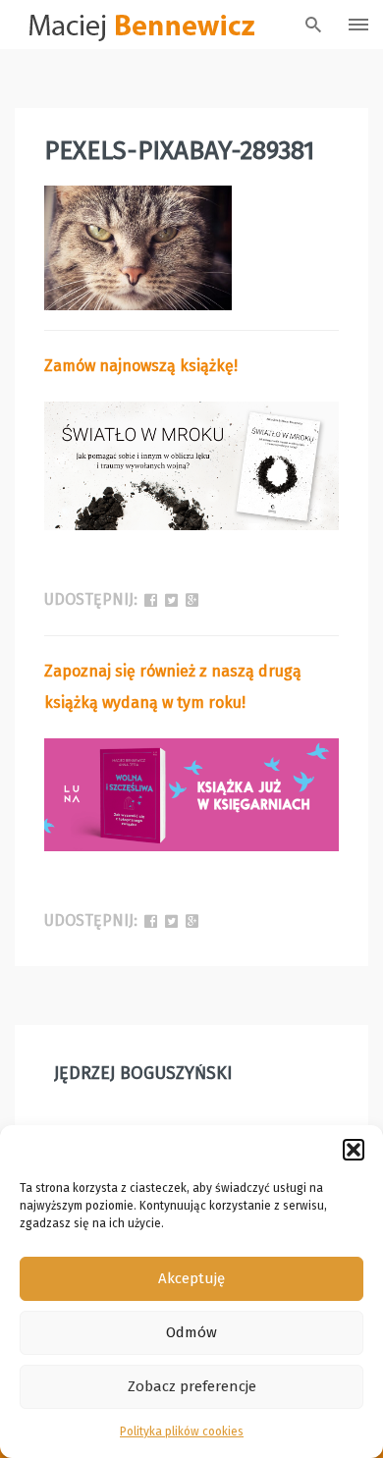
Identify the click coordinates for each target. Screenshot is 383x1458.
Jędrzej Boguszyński (143, 1073)
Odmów (191, 1332)
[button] (353, 1150)
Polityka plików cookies (182, 1431)
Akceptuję (191, 1278)
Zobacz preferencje (192, 1386)
